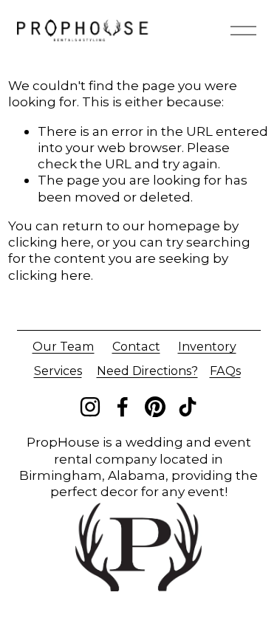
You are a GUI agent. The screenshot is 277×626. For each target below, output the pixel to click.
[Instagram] (90, 406)
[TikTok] (187, 406)
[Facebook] (122, 406)
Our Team (64, 346)
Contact (136, 346)
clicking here (49, 242)
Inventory (207, 346)
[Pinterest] (155, 406)
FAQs (225, 370)
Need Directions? (147, 370)
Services (58, 370)
